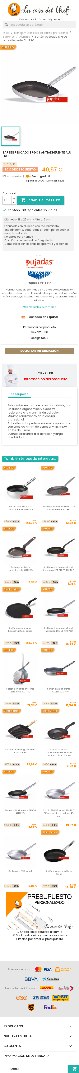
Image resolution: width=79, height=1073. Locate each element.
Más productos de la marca (39, 307)
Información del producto (45, 379)
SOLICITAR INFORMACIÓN (39, 351)
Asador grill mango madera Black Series (20, 751)
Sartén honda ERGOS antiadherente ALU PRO (20, 508)
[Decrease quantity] (14, 202)
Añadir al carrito (40, 200)
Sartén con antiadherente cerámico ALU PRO (20, 690)
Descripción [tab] (19, 394)
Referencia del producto (39, 327)
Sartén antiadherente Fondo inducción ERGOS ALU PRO (59, 629)
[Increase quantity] (14, 198)
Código (35, 338)
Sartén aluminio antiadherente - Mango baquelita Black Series (59, 752)
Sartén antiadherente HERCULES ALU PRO (58, 690)
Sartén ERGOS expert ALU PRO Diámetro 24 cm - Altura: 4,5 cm (58, 813)
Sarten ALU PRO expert (20, 871)
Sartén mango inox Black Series (58, 872)
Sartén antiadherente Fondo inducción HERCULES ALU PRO (58, 569)
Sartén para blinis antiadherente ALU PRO (20, 569)
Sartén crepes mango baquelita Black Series (20, 629)
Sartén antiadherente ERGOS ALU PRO (20, 812)
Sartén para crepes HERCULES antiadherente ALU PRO (59, 508)
